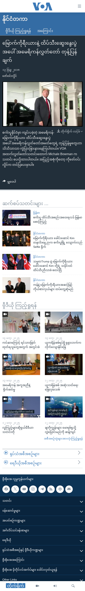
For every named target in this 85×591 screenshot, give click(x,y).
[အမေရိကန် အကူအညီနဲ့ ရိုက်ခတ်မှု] (21, 364)
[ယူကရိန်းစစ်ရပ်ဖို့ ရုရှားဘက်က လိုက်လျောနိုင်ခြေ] (64, 322)
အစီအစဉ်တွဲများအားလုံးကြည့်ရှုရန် (63, 438)
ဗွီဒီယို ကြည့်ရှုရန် (18, 31)
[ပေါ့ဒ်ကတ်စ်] (60, 489)
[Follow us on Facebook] (6, 489)
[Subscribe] (69, 489)
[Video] (37, 586)
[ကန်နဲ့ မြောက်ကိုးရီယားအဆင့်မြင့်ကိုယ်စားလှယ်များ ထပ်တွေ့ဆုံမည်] (16, 285)
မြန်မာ (36, 212)
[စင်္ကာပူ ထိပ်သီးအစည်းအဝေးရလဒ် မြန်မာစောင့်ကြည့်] (16, 218)
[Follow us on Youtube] (24, 489)
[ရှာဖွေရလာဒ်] (73, 586)
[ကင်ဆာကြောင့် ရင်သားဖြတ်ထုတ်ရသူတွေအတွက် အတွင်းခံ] (21, 322)
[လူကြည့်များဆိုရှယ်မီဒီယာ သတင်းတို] (21, 407)
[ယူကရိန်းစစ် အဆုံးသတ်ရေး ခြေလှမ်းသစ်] (64, 364)
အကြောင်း (45, 31)
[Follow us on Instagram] (33, 489)
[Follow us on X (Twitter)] (15, 489)
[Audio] (55, 586)
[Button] (9, 182)
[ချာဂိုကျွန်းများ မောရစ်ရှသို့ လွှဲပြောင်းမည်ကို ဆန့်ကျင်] (64, 407)
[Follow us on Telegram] (42, 489)
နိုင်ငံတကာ (39, 233)
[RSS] (51, 489)
